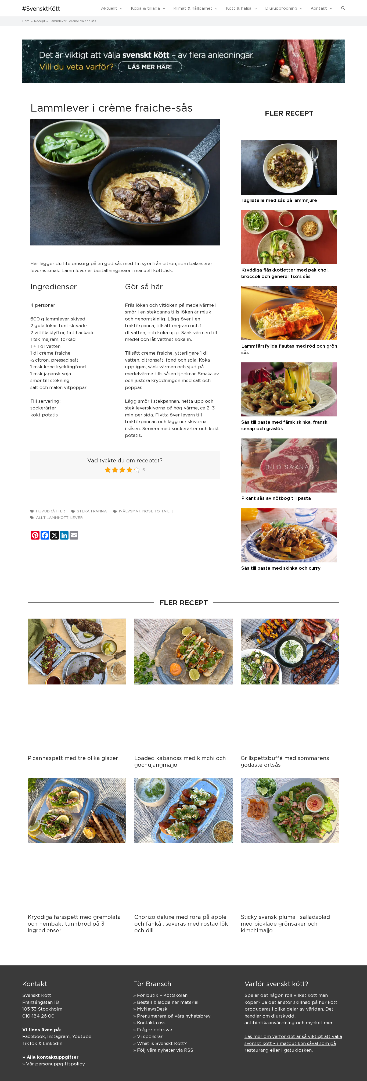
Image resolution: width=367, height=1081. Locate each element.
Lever (76, 517)
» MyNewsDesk (150, 1009)
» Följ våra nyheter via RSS (163, 1050)
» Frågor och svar (152, 1029)
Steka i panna (92, 511)
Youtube (81, 1036)
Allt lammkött (52, 517)
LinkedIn (52, 1043)
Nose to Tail (156, 511)
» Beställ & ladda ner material (166, 1002)
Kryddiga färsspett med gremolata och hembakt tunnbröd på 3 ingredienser (74, 923)
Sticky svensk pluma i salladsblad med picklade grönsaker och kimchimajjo (285, 923)
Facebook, (34, 1036)
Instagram (58, 1036)
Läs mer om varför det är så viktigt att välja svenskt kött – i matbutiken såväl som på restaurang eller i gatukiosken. (293, 1043)
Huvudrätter (50, 511)
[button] (343, 8)
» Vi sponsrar (148, 1036)
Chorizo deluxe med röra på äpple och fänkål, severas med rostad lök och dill (181, 923)
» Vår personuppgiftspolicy (53, 1063)
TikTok (29, 1043)
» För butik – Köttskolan (160, 995)
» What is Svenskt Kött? (160, 1043)
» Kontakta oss (149, 1022)
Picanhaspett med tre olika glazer (73, 758)
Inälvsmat (130, 511)
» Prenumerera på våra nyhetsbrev (172, 1016)
